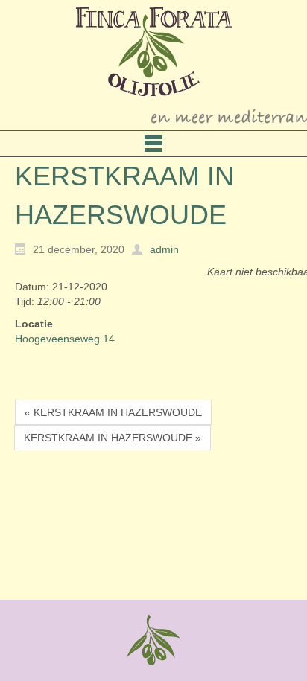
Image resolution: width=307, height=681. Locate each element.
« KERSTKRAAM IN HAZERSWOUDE (113, 412)
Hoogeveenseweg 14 (65, 339)
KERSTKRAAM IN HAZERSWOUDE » (112, 438)
